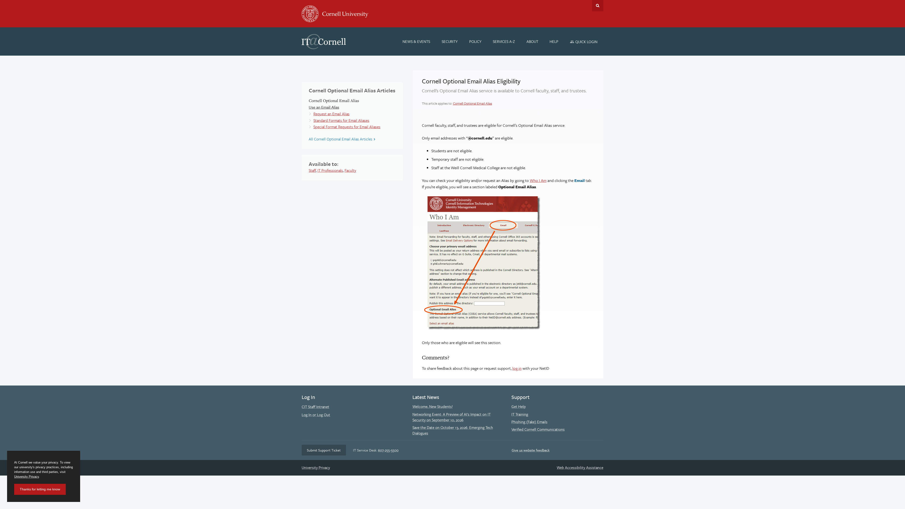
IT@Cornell (323, 41)
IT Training (519, 414)
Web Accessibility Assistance (580, 467)
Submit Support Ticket (324, 450)
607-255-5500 (388, 450)
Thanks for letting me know (40, 489)
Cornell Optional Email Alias (472, 103)
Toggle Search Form (597, 5)
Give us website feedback (531, 450)
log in (517, 368)
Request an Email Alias (331, 114)
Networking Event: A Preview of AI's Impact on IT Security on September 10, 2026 (451, 417)
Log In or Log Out (316, 415)
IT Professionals (330, 170)
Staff (312, 170)
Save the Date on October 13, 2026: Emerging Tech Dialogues (452, 430)
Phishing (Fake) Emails (529, 422)
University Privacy (316, 467)
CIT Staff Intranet (315, 407)
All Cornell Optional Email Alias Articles (340, 139)
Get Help (518, 406)
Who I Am (538, 180)
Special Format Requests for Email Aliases (346, 127)
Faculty (350, 170)
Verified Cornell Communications (538, 429)
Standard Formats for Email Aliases (341, 120)
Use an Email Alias (324, 107)
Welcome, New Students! (432, 406)
